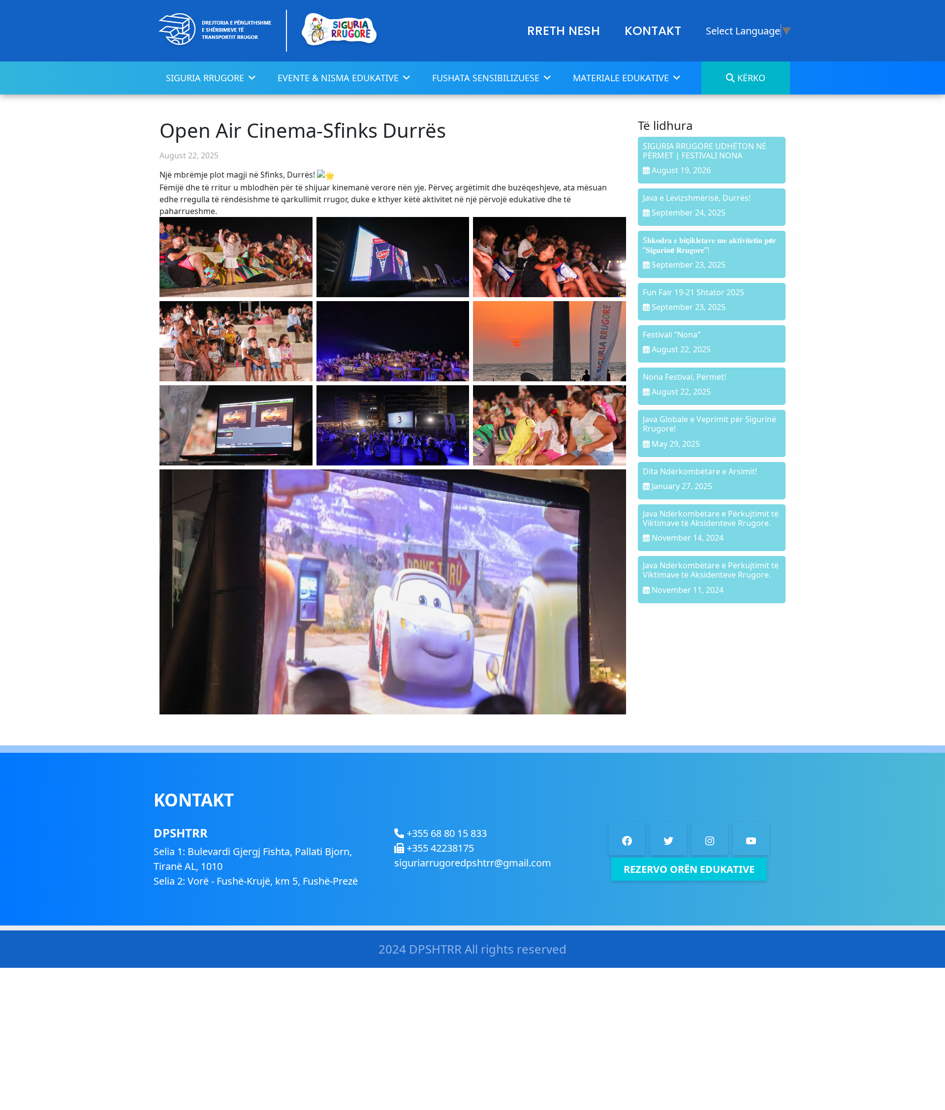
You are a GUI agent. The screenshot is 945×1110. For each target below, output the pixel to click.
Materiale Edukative (621, 78)
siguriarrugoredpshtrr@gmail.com (472, 862)
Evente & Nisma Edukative (338, 78)
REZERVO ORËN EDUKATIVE (689, 869)
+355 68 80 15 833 (445, 833)
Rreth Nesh (563, 30)
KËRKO (750, 78)
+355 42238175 (439, 848)
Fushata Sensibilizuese (485, 78)
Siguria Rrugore (205, 78)
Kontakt (653, 30)
